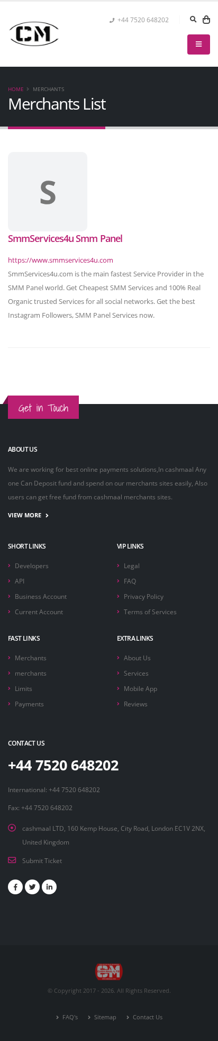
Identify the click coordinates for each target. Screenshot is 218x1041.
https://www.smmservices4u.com (60, 260)
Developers (32, 565)
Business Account (41, 596)
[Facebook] (15, 887)
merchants (31, 673)
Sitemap (104, 1017)
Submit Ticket (42, 860)
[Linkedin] (49, 887)
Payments (29, 703)
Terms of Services (150, 611)
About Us (137, 657)
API (19, 581)
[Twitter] (32, 887)
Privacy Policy (144, 596)
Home (16, 89)
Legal (132, 565)
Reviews (136, 703)
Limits (23, 688)
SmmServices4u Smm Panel (65, 238)
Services (136, 673)
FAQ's (69, 1017)
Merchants (31, 657)
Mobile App (140, 688)
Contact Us (146, 1017)
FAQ (130, 581)
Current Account (39, 611)
